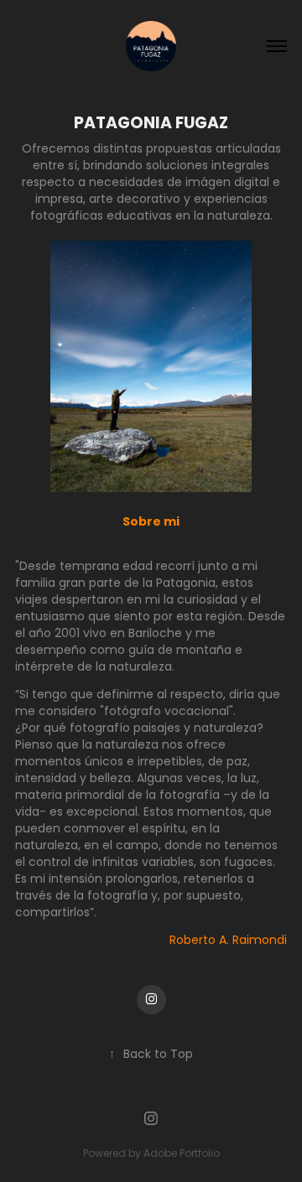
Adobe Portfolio (181, 1154)
